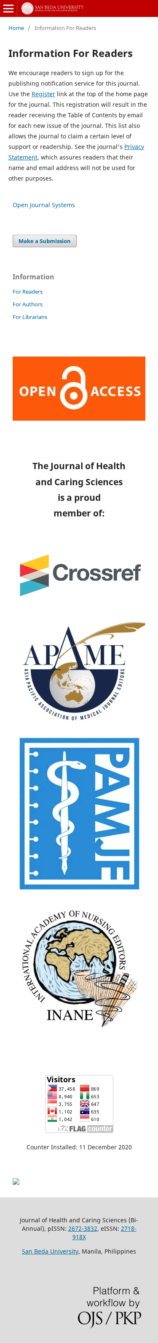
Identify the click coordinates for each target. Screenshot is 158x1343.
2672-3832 (82, 1228)
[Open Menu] (8, 8)
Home (16, 28)
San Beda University (50, 1251)
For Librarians (30, 317)
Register (43, 94)
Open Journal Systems (44, 205)
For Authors (28, 304)
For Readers (28, 291)
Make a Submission (45, 241)
